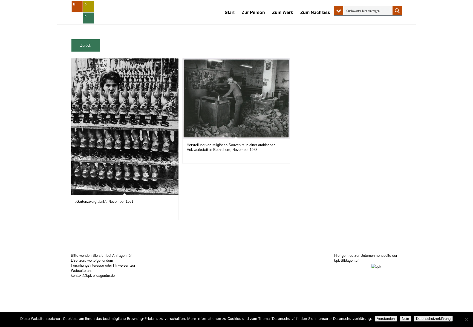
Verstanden (386, 319)
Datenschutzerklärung (433, 319)
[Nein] (466, 319)
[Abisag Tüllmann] (83, 12)
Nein (405, 319)
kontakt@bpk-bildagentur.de (93, 275)
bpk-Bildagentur (346, 260)
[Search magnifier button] (397, 10)
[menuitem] (229, 12)
